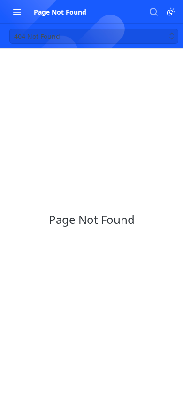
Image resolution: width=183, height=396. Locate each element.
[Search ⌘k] (153, 11)
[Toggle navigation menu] (16, 11)
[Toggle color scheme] (170, 11)
